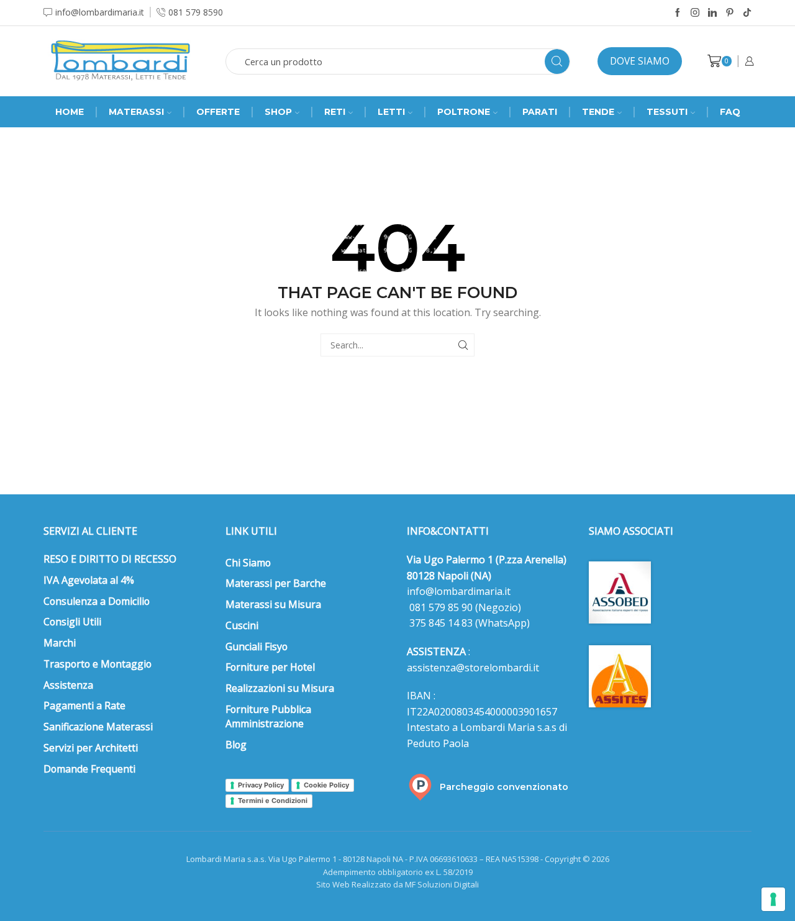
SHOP (278, 111)
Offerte (218, 111)
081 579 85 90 (440, 607)
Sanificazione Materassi (98, 726)
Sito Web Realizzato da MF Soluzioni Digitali (397, 884)
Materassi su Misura (273, 604)
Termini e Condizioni (272, 800)
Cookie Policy (326, 785)
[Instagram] (695, 13)
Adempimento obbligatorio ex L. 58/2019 (398, 872)
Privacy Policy (261, 785)
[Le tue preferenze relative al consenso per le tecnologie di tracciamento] (773, 899)
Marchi (59, 643)
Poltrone (463, 111)
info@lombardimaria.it (459, 591)
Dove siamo (640, 61)
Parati (539, 111)
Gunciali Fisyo (256, 646)
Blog (236, 744)
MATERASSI (136, 111)
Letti (391, 111)
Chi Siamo (248, 562)
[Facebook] (677, 13)
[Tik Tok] (747, 13)
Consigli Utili (72, 621)
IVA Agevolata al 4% (88, 580)
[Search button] (557, 61)
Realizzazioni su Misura (279, 688)
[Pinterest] (729, 13)
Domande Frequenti (89, 769)
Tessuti (667, 111)
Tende (598, 111)
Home (69, 111)
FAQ (730, 111)
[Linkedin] (712, 13)
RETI (334, 111)
